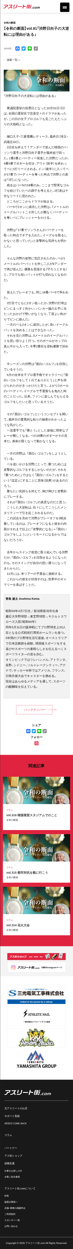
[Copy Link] (44, 731)
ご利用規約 (9, 1214)
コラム (8, 1134)
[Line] (39, 731)
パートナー (10, 1147)
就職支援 (9, 1163)
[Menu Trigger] (64, 7)
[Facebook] (28, 731)
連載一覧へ (13, 59)
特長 (6, 1195)
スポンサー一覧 (12, 1220)
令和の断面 (12, 820)
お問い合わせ (11, 1226)
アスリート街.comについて (19, 1188)
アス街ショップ (13, 1155)
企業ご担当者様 (12, 1177)
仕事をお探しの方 (13, 1171)
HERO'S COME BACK (15, 1123)
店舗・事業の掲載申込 (14, 1208)
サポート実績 (12, 1116)
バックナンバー (34, 709)
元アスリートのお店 (15, 1108)
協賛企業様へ (11, 1202)
